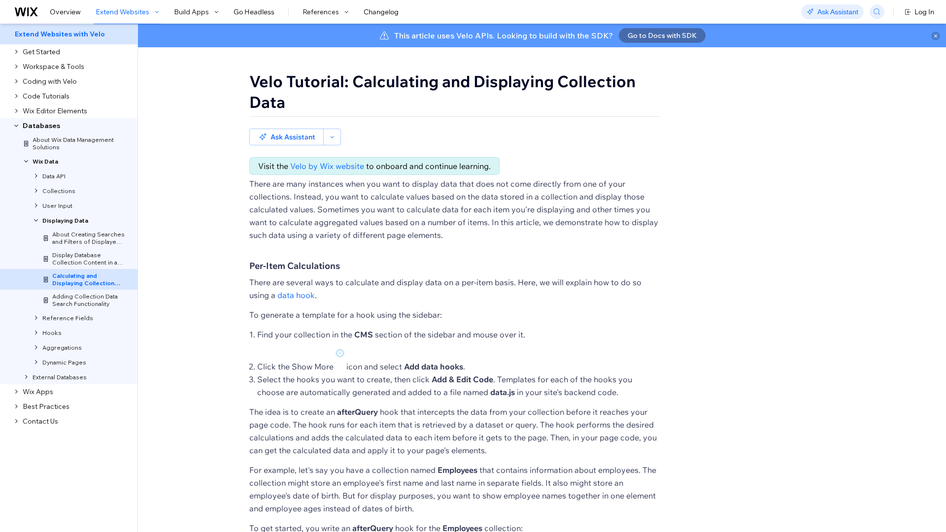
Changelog (381, 11)
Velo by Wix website (327, 166)
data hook (296, 295)
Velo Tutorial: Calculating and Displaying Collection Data (442, 91)
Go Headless (254, 11)
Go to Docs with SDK (662, 35)
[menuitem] (68, 34)
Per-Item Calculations (294, 265)
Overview (65, 11)
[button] (286, 137)
